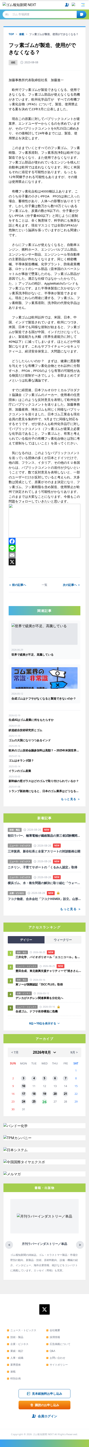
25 (33, 1101)
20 (55, 1094)
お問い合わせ (55, 1358)
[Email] (44, 555)
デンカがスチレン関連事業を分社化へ (39, 998)
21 (65, 1094)
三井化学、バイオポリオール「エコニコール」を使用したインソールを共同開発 (48, 957)
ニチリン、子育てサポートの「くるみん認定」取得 (42, 867)
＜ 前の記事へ (17, 585)
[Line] (44, 548)
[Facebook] (44, 541)
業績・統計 (15, 1351)
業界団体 (14, 1364)
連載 (21, 34)
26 (44, 1101)
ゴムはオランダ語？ (21, 760)
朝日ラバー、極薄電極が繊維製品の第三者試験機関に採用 (44, 835)
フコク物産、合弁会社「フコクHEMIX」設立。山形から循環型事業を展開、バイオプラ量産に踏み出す (44, 899)
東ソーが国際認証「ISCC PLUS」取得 (39, 984)
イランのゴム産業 (20, 770)
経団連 (26, 390)
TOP (11, 34)
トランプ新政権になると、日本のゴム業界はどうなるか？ (44, 791)
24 (23, 1101)
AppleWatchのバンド (59, 283)
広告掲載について (58, 1344)
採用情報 (53, 1337)
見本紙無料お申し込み (47, 1393)
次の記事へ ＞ (71, 585)
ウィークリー (63, 940)
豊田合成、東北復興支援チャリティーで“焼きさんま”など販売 (48, 970)
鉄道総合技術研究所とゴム (25, 730)
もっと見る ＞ (70, 799)
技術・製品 (15, 1337)
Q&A (50, 1351)
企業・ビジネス (18, 1344)
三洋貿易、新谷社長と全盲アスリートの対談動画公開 (44, 851)
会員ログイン (47, 1416)
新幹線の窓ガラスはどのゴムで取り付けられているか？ (44, 781)
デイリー (26, 940)
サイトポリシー (57, 1364)
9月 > (74, 1052)
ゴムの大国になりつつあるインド (30, 740)
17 (23, 1094)
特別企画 (14, 1378)
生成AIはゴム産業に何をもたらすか (31, 719)
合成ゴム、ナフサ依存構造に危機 (37, 1011)
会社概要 (53, 1330)
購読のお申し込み (47, 1405)
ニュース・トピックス (21, 1330)
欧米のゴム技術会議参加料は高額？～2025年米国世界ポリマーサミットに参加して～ (44, 750)
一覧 (44, 585)
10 (23, 1086)
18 (33, 1094)
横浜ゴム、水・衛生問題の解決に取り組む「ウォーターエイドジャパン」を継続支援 (44, 883)
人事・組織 (15, 1358)
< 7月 (15, 1052)
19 (44, 1094)
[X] (44, 561)
